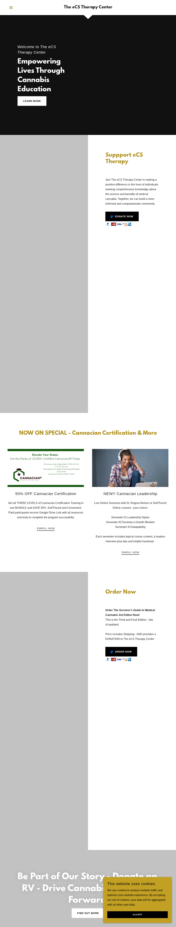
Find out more (88, 913)
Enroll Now (46, 528)
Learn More (32, 101)
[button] (11, 7)
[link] (88, 7)
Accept (137, 914)
